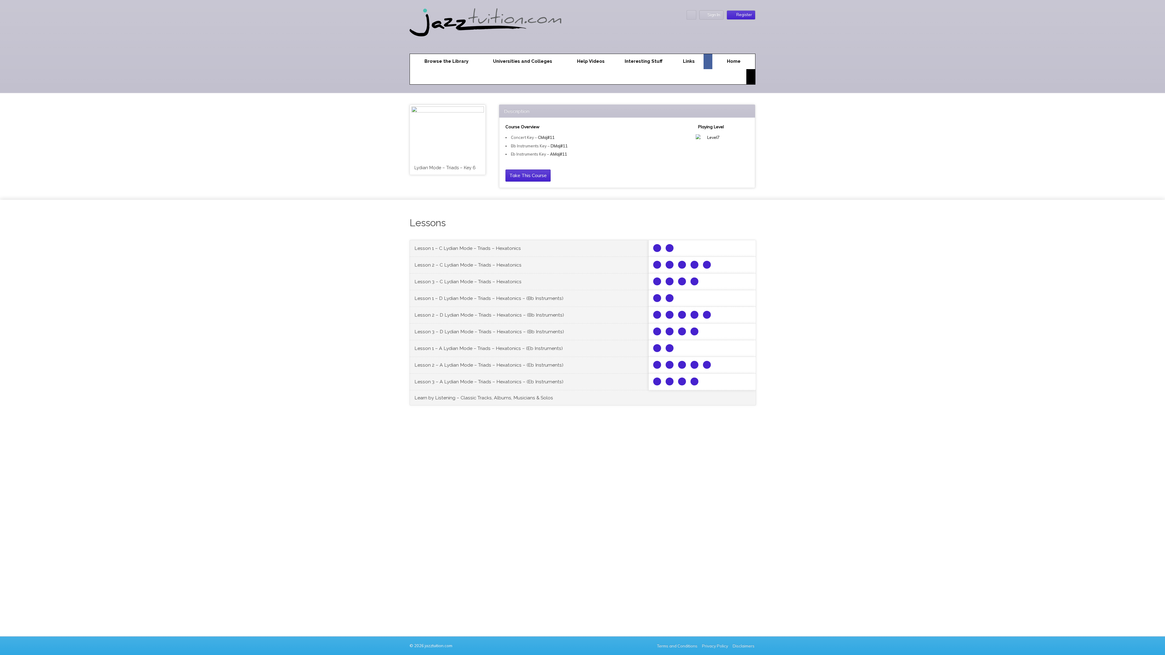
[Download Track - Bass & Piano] (694, 265)
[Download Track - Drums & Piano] (707, 265)
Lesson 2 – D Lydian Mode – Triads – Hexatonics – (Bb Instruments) (489, 315)
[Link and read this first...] (657, 248)
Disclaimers (744, 645)
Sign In (713, 14)
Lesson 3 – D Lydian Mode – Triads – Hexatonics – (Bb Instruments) (489, 331)
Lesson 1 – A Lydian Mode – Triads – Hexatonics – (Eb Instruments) (488, 348)
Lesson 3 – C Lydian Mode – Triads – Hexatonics (468, 281)
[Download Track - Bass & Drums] (682, 265)
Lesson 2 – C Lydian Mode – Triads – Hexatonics (468, 265)
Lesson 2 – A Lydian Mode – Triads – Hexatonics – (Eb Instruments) (488, 365)
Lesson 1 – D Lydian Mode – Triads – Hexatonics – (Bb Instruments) (488, 298)
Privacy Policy (715, 645)
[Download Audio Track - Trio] (670, 248)
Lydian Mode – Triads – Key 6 (445, 167)
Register (744, 14)
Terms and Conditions (677, 645)
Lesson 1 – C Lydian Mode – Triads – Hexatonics (467, 248)
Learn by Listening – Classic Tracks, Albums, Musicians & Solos (483, 398)
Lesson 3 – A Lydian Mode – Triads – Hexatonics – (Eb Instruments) (488, 382)
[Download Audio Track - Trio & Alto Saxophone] (657, 265)
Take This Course (528, 175)
